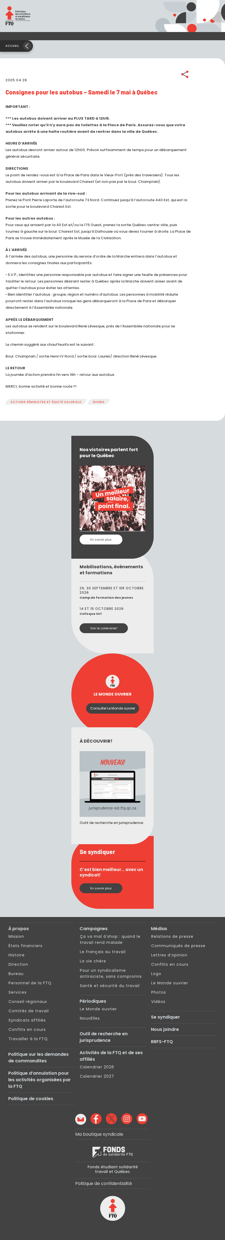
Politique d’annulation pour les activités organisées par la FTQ (39, 1079)
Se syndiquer (165, 1017)
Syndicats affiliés (27, 1020)
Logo (156, 973)
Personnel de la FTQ (30, 983)
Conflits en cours (27, 1029)
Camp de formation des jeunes (106, 597)
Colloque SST (91, 614)
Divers (99, 402)
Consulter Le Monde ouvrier (112, 708)
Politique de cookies (30, 1098)
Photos (158, 992)
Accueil (12, 46)
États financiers (26, 945)
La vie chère (93, 961)
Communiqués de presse (178, 945)
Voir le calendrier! (103, 628)
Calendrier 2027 (97, 1076)
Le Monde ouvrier (98, 1009)
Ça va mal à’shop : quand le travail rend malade (110, 939)
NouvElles (90, 1018)
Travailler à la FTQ (28, 1039)
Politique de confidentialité (103, 1183)
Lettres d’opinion (169, 955)
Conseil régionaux (28, 1001)
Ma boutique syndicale (99, 1134)
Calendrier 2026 (97, 1067)
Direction (18, 964)
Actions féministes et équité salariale (46, 402)
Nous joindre (165, 1029)
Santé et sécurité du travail (110, 985)
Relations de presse (172, 936)
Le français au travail (103, 951)
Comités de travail (29, 1011)
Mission (16, 936)
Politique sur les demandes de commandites (38, 1057)
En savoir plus (101, 539)
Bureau (16, 973)
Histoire (17, 955)
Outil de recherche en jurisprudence (104, 1037)
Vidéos (158, 1001)
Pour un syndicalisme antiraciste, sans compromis (111, 973)
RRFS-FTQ (162, 1042)
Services (18, 992)
